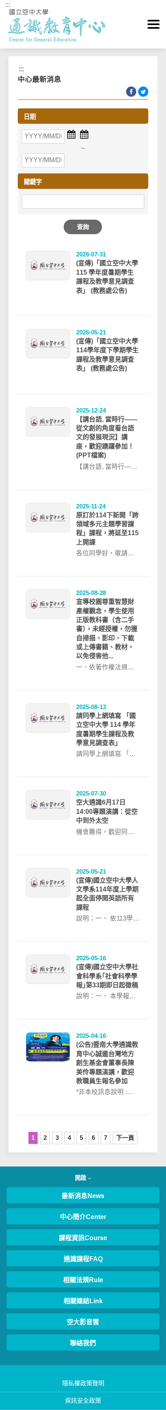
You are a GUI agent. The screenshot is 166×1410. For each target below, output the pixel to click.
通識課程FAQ (83, 1258)
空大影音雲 (83, 1322)
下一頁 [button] (125, 1137)
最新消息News (83, 1195)
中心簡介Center (83, 1216)
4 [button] (69, 1137)
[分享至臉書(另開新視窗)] (131, 92)
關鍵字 (33, 181)
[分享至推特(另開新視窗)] (143, 92)
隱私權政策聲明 (83, 1383)
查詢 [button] (83, 226)
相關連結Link (83, 1301)
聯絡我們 (83, 1343)
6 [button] (93, 1137)
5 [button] (81, 1137)
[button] (153, 24)
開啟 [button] (81, 1178)
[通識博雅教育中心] (82, 24)
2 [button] (45, 1137)
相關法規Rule (83, 1280)
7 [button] (105, 1137)
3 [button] (57, 1137)
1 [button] (33, 1137)
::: (7, 4)
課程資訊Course (83, 1237)
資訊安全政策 (83, 1400)
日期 (30, 116)
